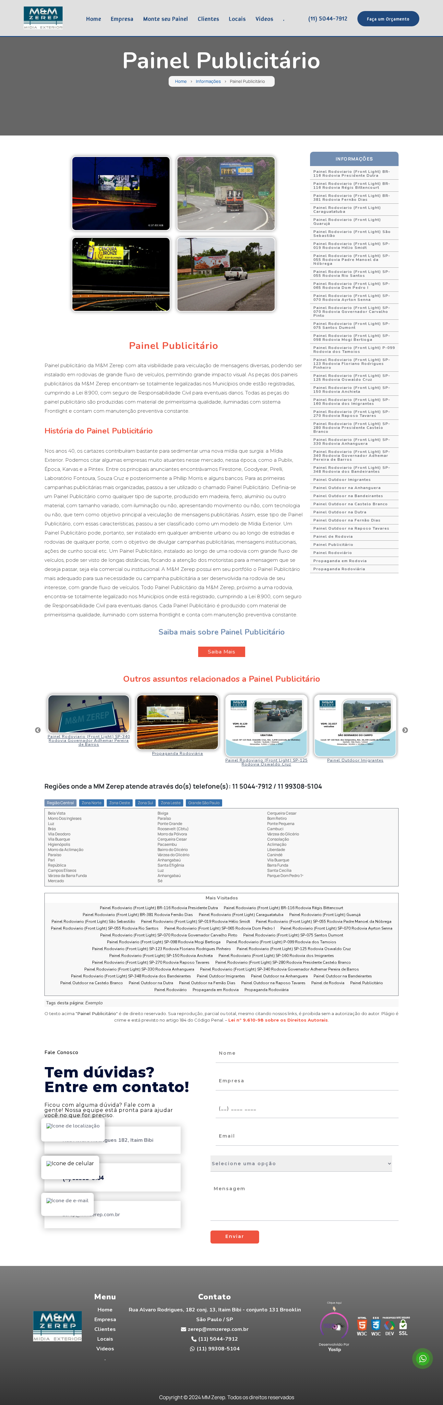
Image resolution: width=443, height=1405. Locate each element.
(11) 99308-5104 (218, 1348)
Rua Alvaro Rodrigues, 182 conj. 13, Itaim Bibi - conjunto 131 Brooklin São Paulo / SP (215, 1314)
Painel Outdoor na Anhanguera (347, 487)
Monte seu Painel (165, 18)
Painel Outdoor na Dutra (339, 512)
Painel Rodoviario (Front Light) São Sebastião (352, 233)
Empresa (122, 18)
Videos (264, 18)
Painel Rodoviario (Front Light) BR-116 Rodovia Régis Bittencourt (351, 185)
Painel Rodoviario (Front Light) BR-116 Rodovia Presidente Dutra (351, 173)
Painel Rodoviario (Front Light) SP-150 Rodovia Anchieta (351, 389)
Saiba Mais (221, 651)
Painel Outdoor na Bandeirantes (348, 495)
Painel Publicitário (333, 544)
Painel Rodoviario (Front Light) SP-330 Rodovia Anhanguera (351, 441)
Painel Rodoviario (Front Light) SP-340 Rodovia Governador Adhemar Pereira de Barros (351, 455)
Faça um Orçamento (388, 19)
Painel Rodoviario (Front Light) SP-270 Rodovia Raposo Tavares (351, 413)
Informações (208, 81)
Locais (237, 18)
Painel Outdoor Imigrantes (342, 479)
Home (93, 18)
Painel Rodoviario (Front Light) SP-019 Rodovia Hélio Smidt (351, 245)
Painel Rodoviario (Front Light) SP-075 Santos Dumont (351, 325)
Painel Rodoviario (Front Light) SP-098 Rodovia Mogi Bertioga (351, 337)
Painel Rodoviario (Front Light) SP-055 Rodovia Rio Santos (351, 273)
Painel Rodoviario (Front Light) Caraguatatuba (347, 209)
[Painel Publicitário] (121, 193)
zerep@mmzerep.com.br (218, 1329)
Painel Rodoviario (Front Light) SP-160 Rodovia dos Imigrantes (351, 401)
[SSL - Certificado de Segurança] (403, 1328)
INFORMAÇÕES (354, 159)
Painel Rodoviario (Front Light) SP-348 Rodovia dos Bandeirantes (351, 469)
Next (405, 730)
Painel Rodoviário (332, 552)
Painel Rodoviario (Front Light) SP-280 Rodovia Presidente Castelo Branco (351, 427)
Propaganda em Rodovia (340, 560)
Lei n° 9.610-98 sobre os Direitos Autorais (278, 1020)
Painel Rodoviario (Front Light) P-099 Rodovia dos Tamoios (354, 349)
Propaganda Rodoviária (339, 569)
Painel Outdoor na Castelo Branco (350, 504)
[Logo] (57, 1327)
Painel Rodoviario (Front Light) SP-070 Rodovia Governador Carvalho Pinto (351, 311)
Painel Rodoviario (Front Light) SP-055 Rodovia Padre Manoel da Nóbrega (351, 259)
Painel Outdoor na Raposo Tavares (351, 528)
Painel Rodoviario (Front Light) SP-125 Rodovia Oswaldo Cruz (351, 377)
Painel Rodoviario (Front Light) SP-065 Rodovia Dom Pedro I (351, 285)
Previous (38, 730)
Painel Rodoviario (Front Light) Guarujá (347, 221)
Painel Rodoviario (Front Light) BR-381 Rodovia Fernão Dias (351, 197)
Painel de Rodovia (333, 536)
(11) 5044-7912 (328, 18)
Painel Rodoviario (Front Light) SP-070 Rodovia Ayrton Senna (351, 297)
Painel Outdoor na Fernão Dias (347, 520)
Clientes (208, 18)
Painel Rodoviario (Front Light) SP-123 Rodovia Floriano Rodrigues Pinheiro (351, 363)
